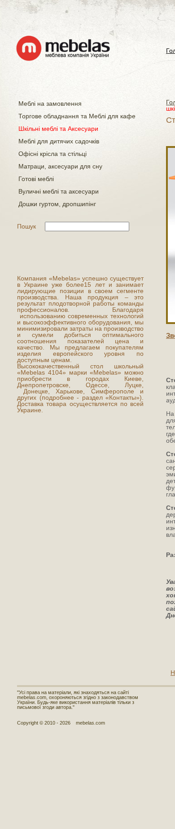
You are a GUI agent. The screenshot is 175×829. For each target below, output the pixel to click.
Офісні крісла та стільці (52, 153)
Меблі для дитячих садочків (58, 141)
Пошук (26, 226)
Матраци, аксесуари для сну (60, 166)
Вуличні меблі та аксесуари (58, 191)
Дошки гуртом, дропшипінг (57, 203)
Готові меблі (36, 178)
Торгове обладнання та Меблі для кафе (77, 116)
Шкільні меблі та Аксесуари (58, 128)
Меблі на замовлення (50, 103)
